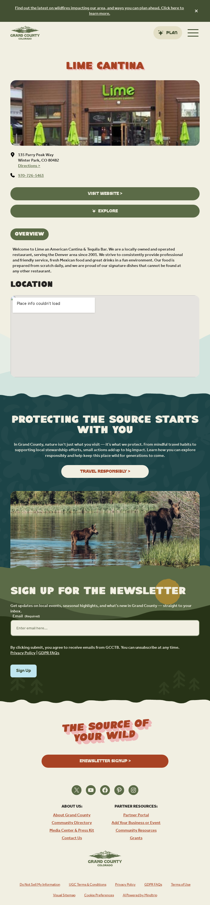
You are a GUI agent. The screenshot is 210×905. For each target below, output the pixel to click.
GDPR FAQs (48, 653)
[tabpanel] (104, 260)
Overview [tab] (29, 234)
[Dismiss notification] (196, 11)
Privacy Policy (23, 653)
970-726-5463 (31, 176)
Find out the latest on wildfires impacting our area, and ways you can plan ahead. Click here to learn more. (99, 11)
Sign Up (23, 670)
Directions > (29, 166)
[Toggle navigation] (193, 32)
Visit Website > (105, 193)
